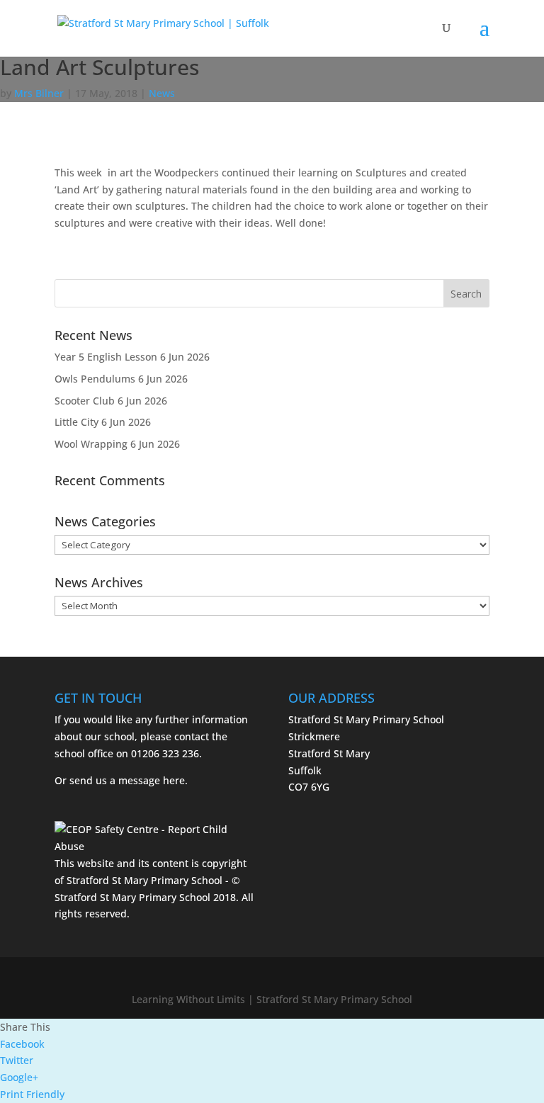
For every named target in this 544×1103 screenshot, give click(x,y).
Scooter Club (85, 400)
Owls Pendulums (95, 378)
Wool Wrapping (91, 444)
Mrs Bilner (39, 93)
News (162, 93)
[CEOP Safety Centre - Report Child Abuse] (155, 846)
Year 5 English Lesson (106, 356)
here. (175, 780)
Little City (76, 422)
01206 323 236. (166, 753)
